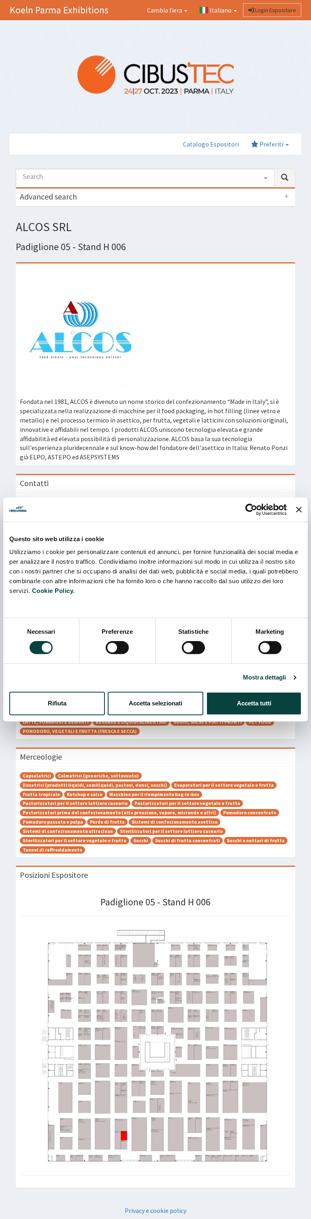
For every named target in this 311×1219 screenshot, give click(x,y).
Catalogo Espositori (211, 144)
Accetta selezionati (155, 703)
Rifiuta (57, 703)
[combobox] (145, 178)
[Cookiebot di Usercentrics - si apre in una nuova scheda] (251, 509)
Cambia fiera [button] (165, 10)
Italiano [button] (220, 10)
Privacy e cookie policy (155, 1210)
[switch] (117, 647)
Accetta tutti (254, 703)
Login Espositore (275, 10)
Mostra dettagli (264, 677)
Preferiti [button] (271, 144)
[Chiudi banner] (299, 509)
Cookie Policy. (53, 590)
